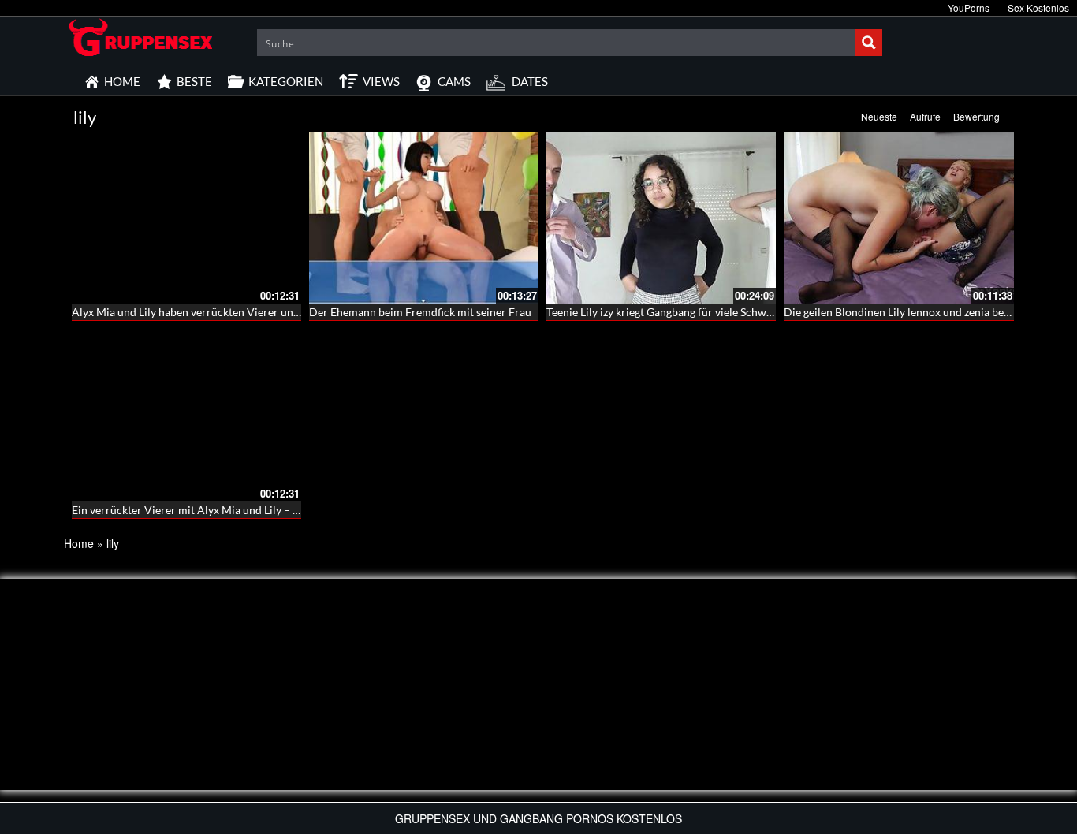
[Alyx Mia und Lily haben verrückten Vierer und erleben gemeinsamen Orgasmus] (186, 218)
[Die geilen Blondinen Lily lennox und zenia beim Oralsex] (898, 218)
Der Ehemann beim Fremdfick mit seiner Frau (420, 312)
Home (79, 543)
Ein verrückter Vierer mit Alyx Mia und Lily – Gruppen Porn (217, 509)
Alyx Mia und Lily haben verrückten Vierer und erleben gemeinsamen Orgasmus (266, 312)
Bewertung (976, 116)
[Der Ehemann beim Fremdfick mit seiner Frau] (423, 218)
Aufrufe (925, 116)
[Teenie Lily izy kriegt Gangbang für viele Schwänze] (661, 218)
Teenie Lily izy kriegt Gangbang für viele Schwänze (667, 312)
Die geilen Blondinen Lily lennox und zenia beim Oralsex (920, 312)
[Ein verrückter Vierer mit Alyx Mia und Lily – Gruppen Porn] (186, 415)
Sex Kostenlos (1038, 7)
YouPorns (968, 7)
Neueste (879, 116)
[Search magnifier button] (868, 42)
